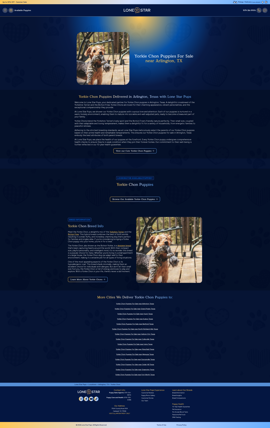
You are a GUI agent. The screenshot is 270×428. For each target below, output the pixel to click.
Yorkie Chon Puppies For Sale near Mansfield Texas (135, 349)
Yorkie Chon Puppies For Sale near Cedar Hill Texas (135, 364)
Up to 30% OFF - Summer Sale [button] (15, 2)
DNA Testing (176, 417)
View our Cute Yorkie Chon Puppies (134, 151)
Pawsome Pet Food (178, 415)
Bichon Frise (73, 234)
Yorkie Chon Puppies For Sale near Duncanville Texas (135, 359)
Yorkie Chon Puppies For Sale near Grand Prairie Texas (135, 309)
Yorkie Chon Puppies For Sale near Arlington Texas (135, 304)
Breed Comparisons (179, 398)
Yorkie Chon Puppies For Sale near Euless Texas (135, 319)
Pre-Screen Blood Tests (180, 412)
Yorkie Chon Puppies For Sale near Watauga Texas (135, 354)
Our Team (144, 401)
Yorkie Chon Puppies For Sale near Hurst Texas (135, 314)
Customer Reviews (147, 393)
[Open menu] (5, 10)
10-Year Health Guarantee (181, 407)
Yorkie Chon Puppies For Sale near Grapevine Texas (135, 370)
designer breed (124, 245)
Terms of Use (161, 425)
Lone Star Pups (81, 384)
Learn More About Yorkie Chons (86, 279)
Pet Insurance (176, 409)
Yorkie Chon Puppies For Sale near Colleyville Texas (135, 339)
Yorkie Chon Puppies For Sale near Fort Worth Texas (135, 375)
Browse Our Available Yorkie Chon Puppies (133, 199)
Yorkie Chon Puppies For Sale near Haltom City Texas (135, 334)
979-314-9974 (249, 10)
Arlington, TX (103, 384)
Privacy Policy (181, 425)
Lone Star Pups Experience (152, 390)
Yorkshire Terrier (117, 232)
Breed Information (178, 393)
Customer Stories (147, 398)
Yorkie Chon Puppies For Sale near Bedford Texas (135, 324)
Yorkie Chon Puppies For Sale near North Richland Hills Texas (135, 329)
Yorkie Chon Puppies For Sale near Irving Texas (135, 344)
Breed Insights (177, 395)
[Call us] (259, 10)
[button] (262, 2)
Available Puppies (22, 10)
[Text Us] (264, 10)
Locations (92, 384)
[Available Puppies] (11, 10)
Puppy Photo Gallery (148, 395)
